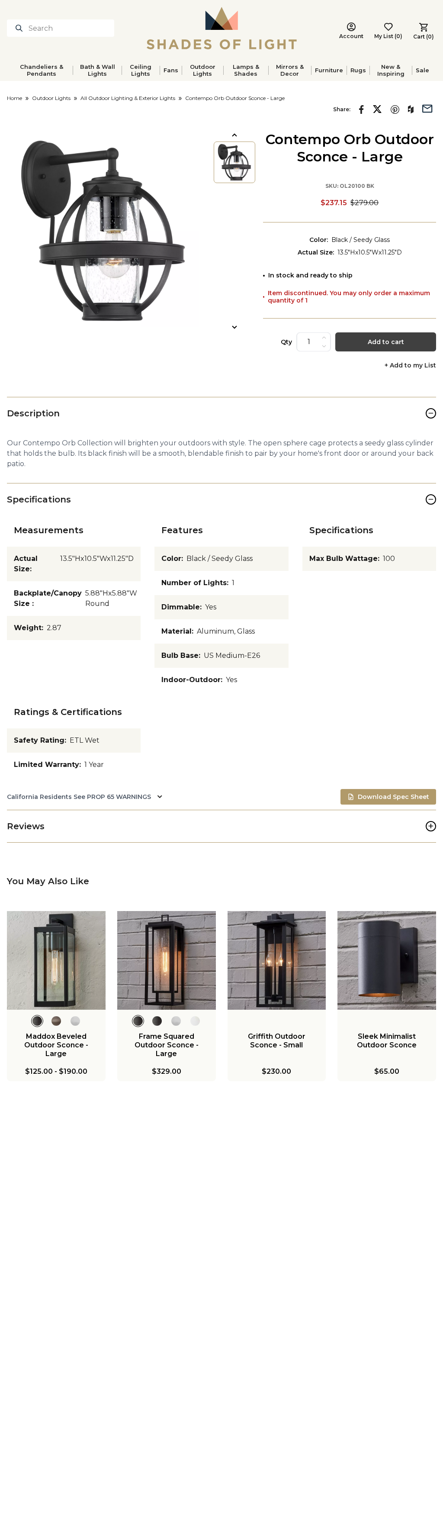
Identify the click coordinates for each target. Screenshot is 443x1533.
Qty (286, 342)
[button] (103, 231)
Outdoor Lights (202, 70)
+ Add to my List (410, 365)
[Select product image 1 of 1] (234, 162)
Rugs (358, 70)
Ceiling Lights (140, 70)
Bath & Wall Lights (97, 70)
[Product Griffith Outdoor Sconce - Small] (277, 960)
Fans (171, 70)
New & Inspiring (390, 70)
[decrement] (324, 346)
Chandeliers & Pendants (41, 70)
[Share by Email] (427, 108)
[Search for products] (21, 28)
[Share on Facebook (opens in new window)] (361, 109)
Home (14, 98)
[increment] (324, 337)
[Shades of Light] (222, 28)
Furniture (329, 70)
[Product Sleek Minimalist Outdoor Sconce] (386, 960)
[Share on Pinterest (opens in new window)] (395, 109)
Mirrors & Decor (290, 70)
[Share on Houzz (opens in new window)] (411, 109)
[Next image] (234, 327)
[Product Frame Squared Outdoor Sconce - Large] (166, 960)
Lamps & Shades (246, 70)
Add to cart (386, 342)
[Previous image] (234, 135)
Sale (422, 70)
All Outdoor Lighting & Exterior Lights (127, 98)
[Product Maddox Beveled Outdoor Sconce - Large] (56, 960)
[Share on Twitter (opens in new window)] (377, 109)
